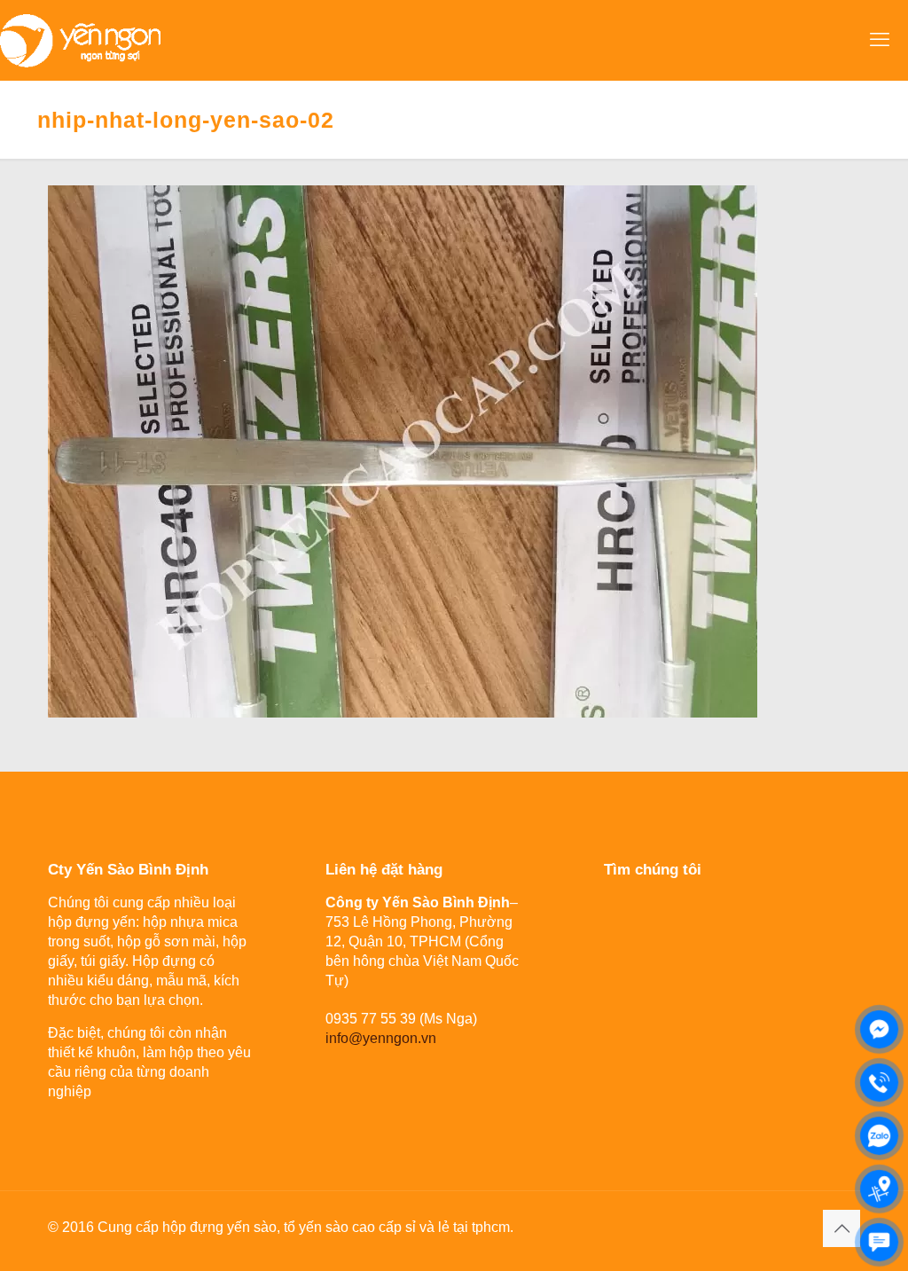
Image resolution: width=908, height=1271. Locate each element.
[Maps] (879, 1189)
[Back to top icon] (841, 1228)
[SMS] (879, 1242)
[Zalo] (879, 1136)
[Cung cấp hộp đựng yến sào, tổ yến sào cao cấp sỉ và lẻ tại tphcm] (80, 40)
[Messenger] (879, 1029)
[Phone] (879, 1082)
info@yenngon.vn (380, 1038)
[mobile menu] (880, 40)
